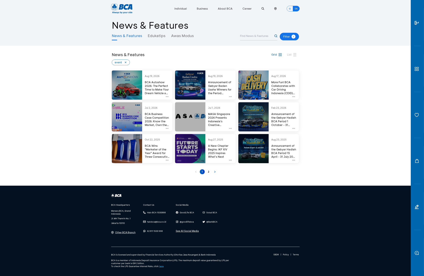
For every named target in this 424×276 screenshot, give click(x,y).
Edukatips (156, 35)
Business (202, 8)
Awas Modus (182, 35)
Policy (286, 254)
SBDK (276, 254)
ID (290, 8)
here (161, 266)
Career (247, 8)
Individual (180, 8)
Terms (296, 254)
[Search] (263, 8)
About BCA (225, 8)
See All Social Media (187, 230)
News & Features (127, 35)
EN (296, 8)
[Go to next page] (214, 171)
